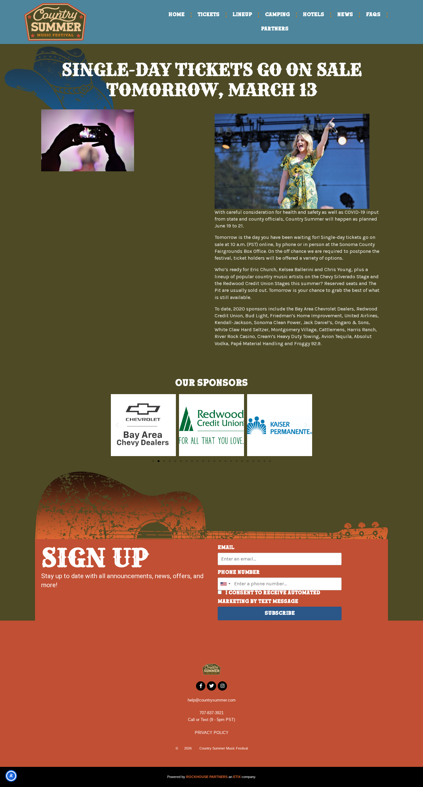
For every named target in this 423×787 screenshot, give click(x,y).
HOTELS (313, 14)
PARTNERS (275, 29)
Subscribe (280, 613)
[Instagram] (222, 686)
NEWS (345, 14)
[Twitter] (211, 686)
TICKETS (209, 14)
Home (176, 14)
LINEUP (242, 14)
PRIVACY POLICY (212, 732)
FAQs (373, 14)
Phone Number (239, 572)
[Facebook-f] (200, 686)
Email (226, 547)
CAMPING (277, 14)
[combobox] (225, 584)
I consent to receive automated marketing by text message (269, 597)
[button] (117, 425)
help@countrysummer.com (212, 700)
